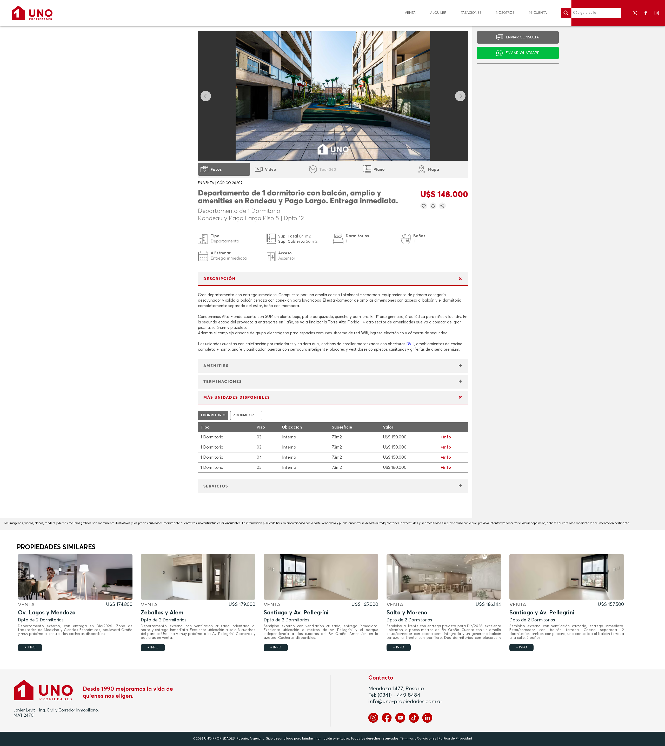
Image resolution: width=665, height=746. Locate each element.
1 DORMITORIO (213, 415)
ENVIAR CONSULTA (522, 37)
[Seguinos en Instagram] (657, 17)
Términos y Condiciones (418, 738)
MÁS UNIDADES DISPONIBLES (236, 397)
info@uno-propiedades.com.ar (405, 701)
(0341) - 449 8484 (399, 695)
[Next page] (460, 96)
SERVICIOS (215, 486)
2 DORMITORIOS (246, 415)
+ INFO (30, 647)
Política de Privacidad (455, 738)
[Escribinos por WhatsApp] (635, 17)
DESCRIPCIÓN (219, 279)
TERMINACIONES (222, 382)
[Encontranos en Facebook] (646, 17)
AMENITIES (216, 366)
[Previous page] (206, 96)
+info (446, 437)
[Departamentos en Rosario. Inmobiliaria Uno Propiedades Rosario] (32, 13)
